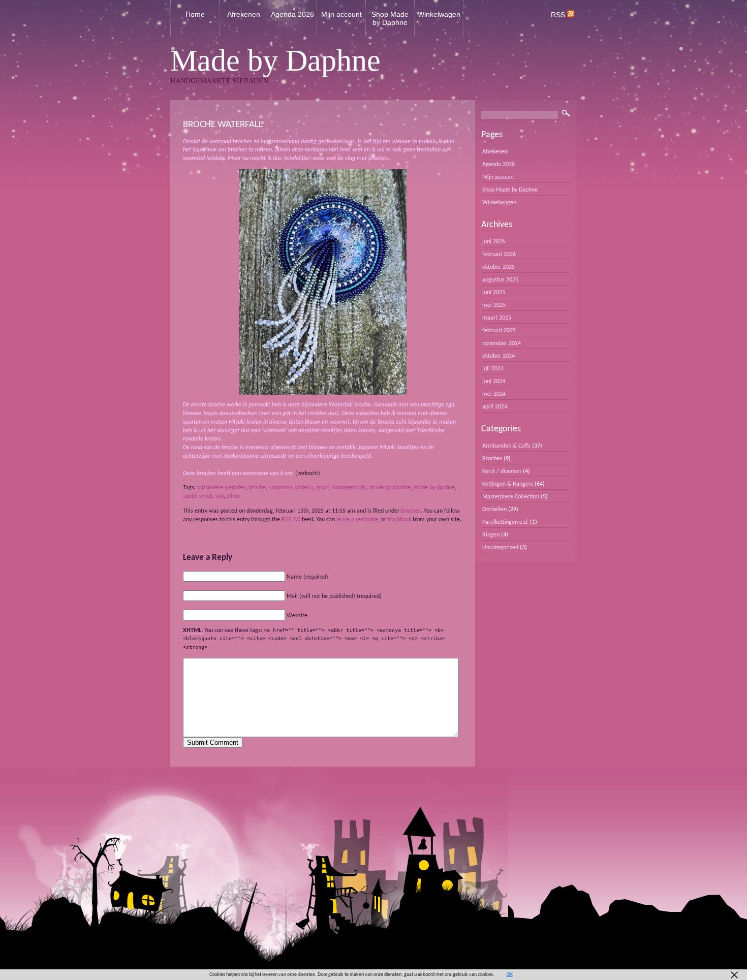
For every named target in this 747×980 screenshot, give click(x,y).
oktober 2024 (498, 356)
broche (257, 488)
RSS (559, 15)
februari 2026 (499, 254)
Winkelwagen (439, 14)
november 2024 (501, 343)
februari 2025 (499, 331)
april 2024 (494, 407)
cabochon (280, 488)
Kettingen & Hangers (507, 484)
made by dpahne (434, 488)
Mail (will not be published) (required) (334, 596)
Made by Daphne (275, 60)
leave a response (357, 520)
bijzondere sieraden (221, 488)
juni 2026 (493, 242)
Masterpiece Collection (510, 497)
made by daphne (390, 488)
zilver (233, 496)
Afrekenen (243, 14)
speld (189, 496)
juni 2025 (493, 293)
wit (219, 496)
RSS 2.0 (291, 520)
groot (322, 488)
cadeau (304, 488)
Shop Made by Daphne (390, 18)
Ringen (491, 535)
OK (510, 974)
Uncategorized (500, 548)
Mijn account (341, 14)
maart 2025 (496, 318)
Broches (411, 511)
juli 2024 (493, 369)
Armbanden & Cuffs (506, 446)
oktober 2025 (498, 267)
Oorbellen (494, 510)
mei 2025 (494, 305)
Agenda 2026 (292, 14)
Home (195, 14)
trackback (399, 520)
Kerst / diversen (501, 471)
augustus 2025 (500, 280)
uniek (205, 496)
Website (297, 616)
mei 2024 (494, 394)
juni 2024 (493, 381)
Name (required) (307, 577)
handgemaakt (349, 488)
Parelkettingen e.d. (505, 522)
